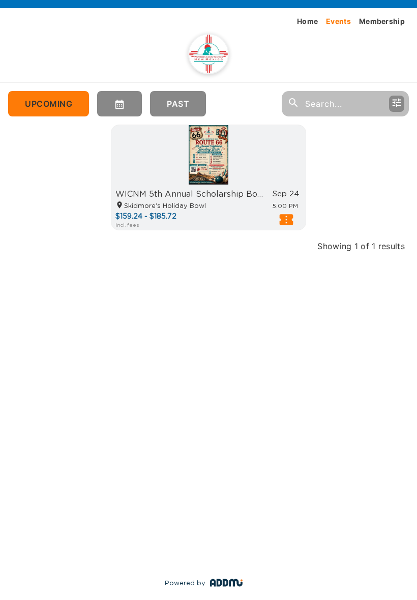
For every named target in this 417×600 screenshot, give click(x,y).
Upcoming (48, 104)
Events (338, 21)
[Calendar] (119, 103)
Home (307, 21)
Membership (382, 21)
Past (178, 104)
